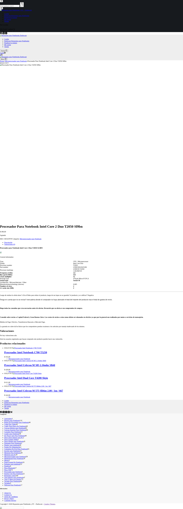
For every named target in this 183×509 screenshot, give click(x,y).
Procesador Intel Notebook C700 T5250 (25, 352)
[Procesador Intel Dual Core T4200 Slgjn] (27, 373)
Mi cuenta (7, 45)
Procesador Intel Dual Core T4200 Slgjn (26, 378)
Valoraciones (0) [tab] (9, 244)
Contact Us (8, 495)
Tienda (6, 47)
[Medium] (11, 412)
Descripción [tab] (8, 242)
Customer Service (10, 500)
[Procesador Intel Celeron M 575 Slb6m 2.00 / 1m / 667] (32, 386)
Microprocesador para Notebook (30, 239)
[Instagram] (6, 34)
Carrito (6, 39)
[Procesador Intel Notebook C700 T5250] (27, 348)
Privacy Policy (9, 499)
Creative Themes (49, 504)
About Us (7, 493)
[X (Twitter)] (4, 34)
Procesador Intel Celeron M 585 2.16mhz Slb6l (29, 365)
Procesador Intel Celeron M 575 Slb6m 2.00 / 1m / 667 (33, 390)
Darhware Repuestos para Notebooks (16, 41)
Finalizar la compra (10, 43)
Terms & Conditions (11, 497)
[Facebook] (1, 34)
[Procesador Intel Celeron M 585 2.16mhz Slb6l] (29, 361)
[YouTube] (9, 412)
